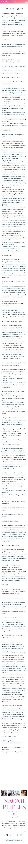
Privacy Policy (19, 838)
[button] (26, 1)
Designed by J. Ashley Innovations (15, 840)
